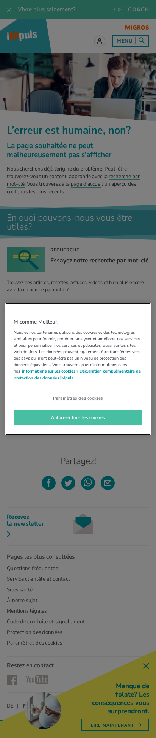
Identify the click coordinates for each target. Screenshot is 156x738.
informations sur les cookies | (50, 371)
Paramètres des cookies (78, 398)
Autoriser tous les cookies (78, 417)
